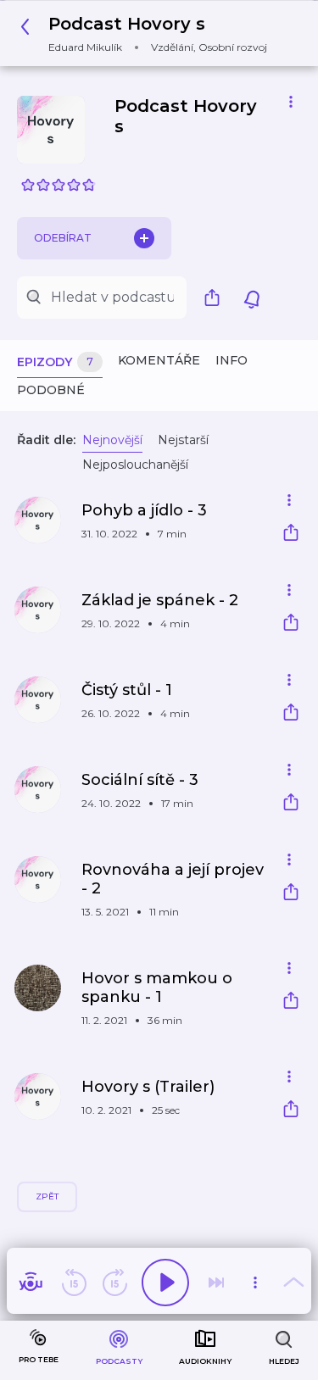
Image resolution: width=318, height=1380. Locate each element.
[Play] (165, 1282)
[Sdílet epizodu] (291, 534)
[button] (148, 33)
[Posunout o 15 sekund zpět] (74, 1282)
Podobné (51, 390)
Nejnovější (112, 440)
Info (231, 360)
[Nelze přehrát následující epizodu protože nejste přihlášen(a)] (216, 1282)
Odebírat (63, 237)
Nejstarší (183, 440)
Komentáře (159, 360)
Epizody (55, 362)
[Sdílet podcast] (216, 297)
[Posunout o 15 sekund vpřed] (114, 1282)
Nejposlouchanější (135, 464)
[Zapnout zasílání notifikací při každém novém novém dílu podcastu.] (252, 297)
